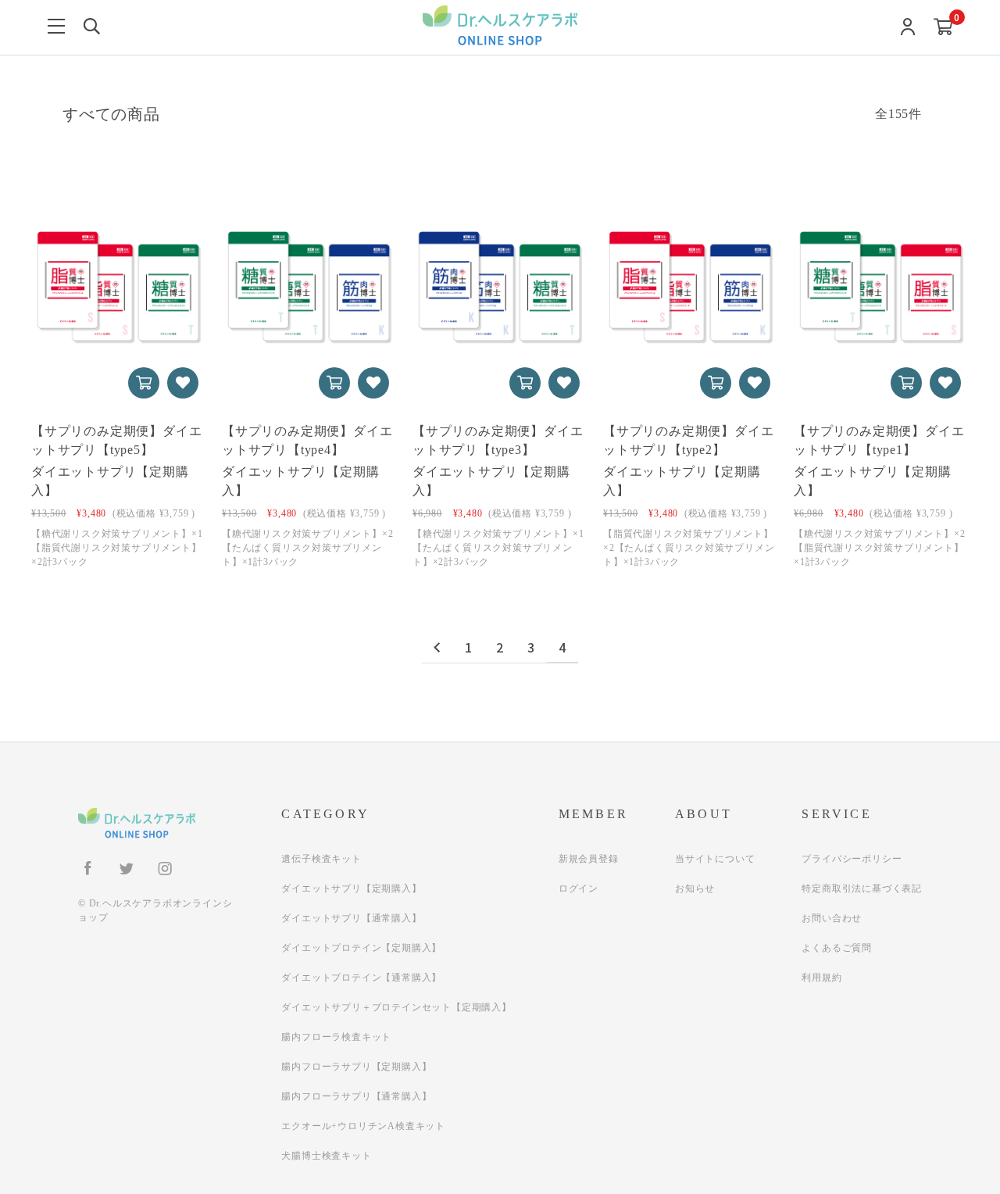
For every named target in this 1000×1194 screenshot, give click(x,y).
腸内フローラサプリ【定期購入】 (356, 1066)
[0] (943, 27)
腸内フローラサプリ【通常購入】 (356, 1096)
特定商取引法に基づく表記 (862, 888)
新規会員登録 (589, 858)
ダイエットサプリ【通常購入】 (351, 918)
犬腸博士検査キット (326, 1155)
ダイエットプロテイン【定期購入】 (361, 947)
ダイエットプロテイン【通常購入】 (361, 977)
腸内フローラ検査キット (336, 1036)
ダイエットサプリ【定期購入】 (351, 888)
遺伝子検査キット (321, 858)
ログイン (578, 888)
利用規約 (821, 977)
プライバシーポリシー (852, 858)
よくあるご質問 (837, 947)
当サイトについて (715, 858)
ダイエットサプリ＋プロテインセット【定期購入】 (396, 1007)
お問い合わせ (832, 918)
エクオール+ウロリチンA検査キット (363, 1126)
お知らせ (695, 888)
